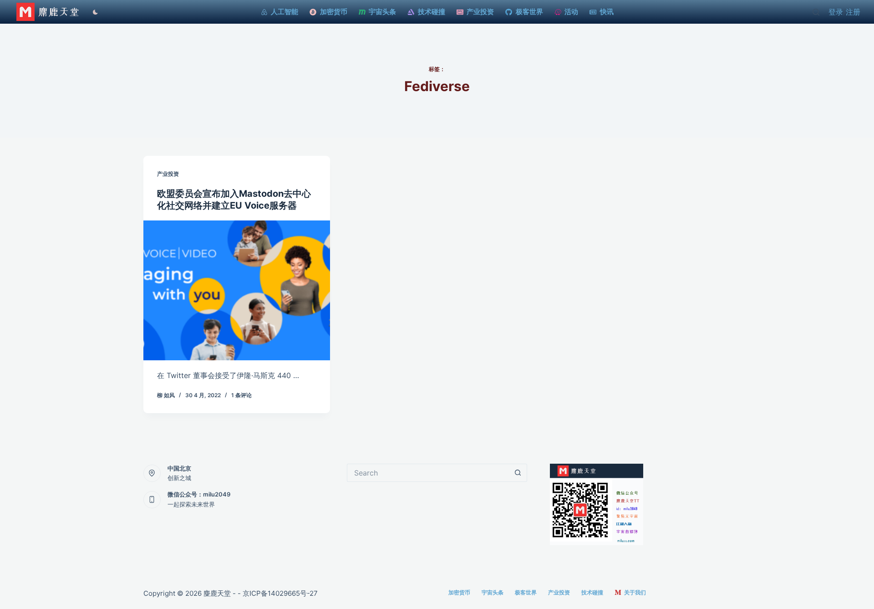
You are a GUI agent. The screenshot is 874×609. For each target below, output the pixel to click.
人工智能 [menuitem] (284, 11)
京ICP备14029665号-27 (280, 593)
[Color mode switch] (93, 12)
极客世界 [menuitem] (529, 11)
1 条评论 (241, 395)
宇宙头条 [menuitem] (382, 11)
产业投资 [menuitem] (480, 11)
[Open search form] (816, 12)
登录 (835, 11)
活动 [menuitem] (571, 11)
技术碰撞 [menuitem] (431, 11)
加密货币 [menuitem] (333, 11)
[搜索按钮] (518, 473)
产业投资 (168, 173)
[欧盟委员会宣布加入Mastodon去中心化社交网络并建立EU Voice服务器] (236, 290)
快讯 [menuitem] (607, 11)
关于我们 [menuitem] (635, 592)
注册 (853, 11)
